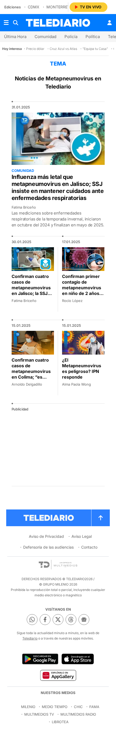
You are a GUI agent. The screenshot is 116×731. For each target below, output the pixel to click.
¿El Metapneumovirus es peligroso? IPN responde (81, 368)
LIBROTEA (60, 722)
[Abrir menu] (6, 23)
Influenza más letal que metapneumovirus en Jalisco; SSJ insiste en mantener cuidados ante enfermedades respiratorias (58, 187)
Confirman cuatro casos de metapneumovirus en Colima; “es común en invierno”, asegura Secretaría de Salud (32, 377)
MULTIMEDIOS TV (39, 714)
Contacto (89, 547)
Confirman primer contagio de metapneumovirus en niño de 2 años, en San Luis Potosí (81, 288)
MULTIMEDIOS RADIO (78, 714)
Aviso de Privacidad (46, 536)
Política (93, 36)
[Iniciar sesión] (109, 22)
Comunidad (45, 36)
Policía (70, 36)
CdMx (33, 7)
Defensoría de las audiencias (48, 547)
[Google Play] (40, 659)
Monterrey (58, 7)
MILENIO (28, 707)
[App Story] (78, 659)
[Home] (58, 23)
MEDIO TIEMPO (54, 707)
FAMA (94, 707)
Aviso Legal (81, 536)
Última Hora (15, 36)
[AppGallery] (58, 675)
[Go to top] (100, 517)
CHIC (78, 707)
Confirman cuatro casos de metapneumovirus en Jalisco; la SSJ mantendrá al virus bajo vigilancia (31, 290)
